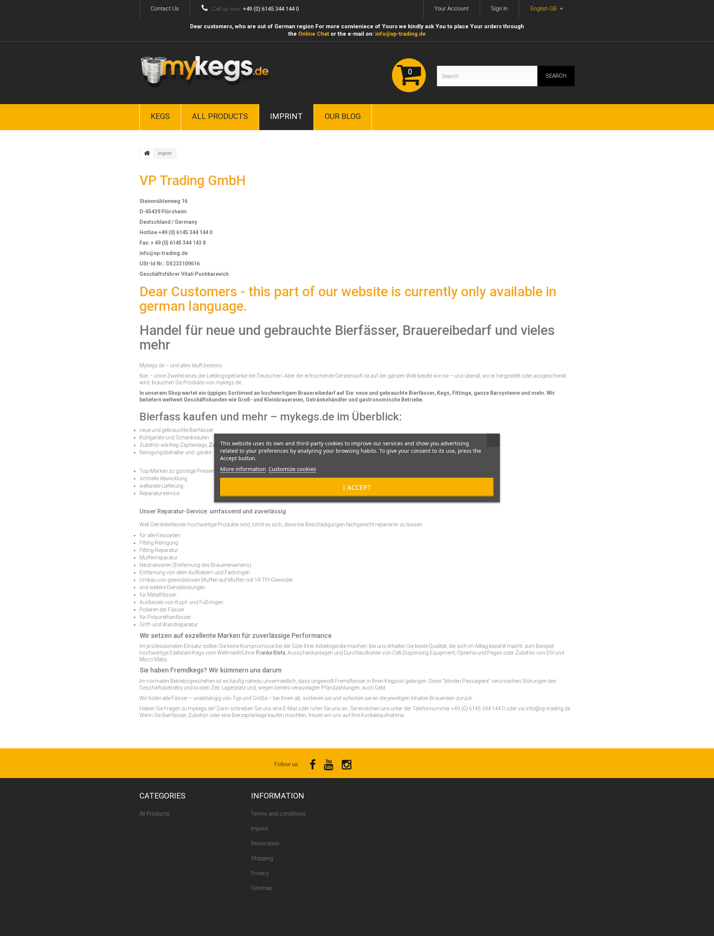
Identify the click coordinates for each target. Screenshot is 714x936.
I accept (357, 487)
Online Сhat (313, 33)
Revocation (265, 843)
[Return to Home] (147, 153)
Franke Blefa (270, 653)
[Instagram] (346, 764)
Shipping (262, 858)
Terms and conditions (278, 813)
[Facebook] (312, 764)
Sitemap (261, 888)
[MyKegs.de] (208, 73)
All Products (220, 116)
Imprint (286, 116)
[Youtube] (329, 764)
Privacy (260, 873)
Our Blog (343, 116)
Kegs (160, 116)
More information (243, 468)
